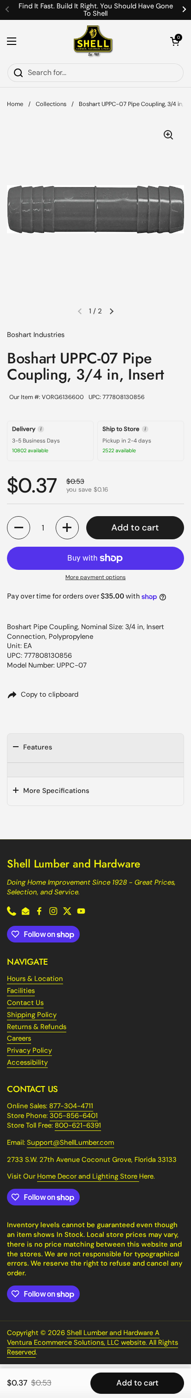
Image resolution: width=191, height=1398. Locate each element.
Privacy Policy (29, 1050)
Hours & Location (35, 978)
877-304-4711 (71, 1106)
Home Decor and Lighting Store (88, 1176)
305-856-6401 (74, 1115)
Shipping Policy (32, 1014)
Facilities (21, 990)
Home (15, 104)
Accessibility (27, 1062)
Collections (51, 104)
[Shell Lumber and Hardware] (93, 41)
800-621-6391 (78, 1125)
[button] (175, 41)
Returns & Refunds (36, 1026)
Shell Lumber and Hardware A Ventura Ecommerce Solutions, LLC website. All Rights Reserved (92, 1342)
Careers (19, 1038)
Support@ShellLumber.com (70, 1142)
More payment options (95, 577)
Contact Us (25, 1002)
